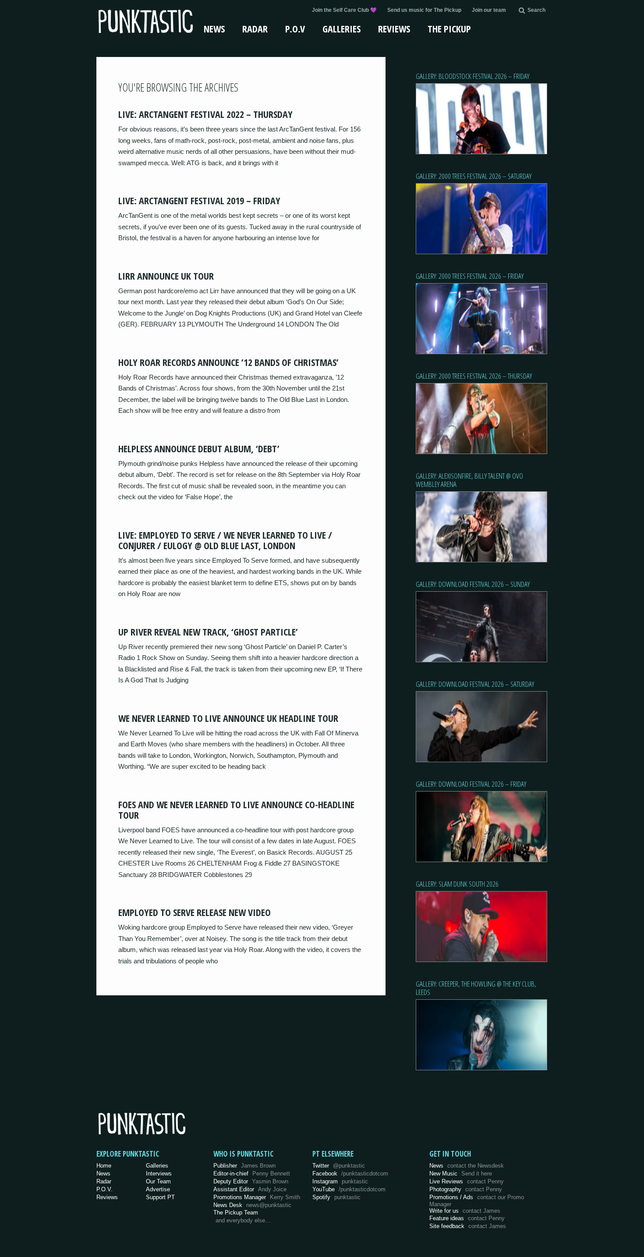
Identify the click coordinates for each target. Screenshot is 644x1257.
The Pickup (449, 28)
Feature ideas (467, 1218)
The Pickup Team (235, 1212)
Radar (255, 28)
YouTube (349, 1189)
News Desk (252, 1205)
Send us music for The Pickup (424, 10)
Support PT (160, 1197)
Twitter (338, 1165)
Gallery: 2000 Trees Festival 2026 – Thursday (474, 376)
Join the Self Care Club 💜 (344, 10)
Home (103, 1165)
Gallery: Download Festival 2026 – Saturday (475, 684)
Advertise (158, 1189)
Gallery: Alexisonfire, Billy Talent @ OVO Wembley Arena (469, 480)
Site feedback (467, 1226)
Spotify (336, 1197)
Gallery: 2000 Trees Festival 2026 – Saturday (473, 176)
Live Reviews (466, 1181)
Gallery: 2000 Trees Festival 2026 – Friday (470, 276)
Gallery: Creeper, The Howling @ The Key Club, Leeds (476, 988)
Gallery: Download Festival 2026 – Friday (471, 784)
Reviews (394, 28)
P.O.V (295, 28)
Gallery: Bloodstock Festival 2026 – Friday (472, 76)
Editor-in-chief (251, 1173)
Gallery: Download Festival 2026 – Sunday (473, 584)
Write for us (464, 1210)
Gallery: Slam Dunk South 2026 (457, 884)
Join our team (489, 10)
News (214, 28)
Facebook (350, 1173)
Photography (465, 1189)
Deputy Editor (250, 1181)
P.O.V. (104, 1189)
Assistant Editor (250, 1189)
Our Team (158, 1181)
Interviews (159, 1173)
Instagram (340, 1181)
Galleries (341, 28)
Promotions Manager (256, 1197)
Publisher (244, 1165)
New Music (460, 1173)
